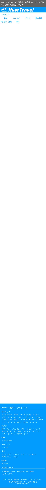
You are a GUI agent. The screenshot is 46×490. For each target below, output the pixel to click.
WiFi (18, 22)
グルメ (27, 18)
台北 (15, 431)
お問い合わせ (32, 482)
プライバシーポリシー (35, 479)
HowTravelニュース (8, 471)
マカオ (33, 431)
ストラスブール (7, 415)
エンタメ (16, 18)
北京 (28, 431)
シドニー (5, 447)
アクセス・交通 (6, 22)
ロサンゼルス (6, 457)
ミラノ (28, 417)
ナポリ (4, 417)
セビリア (31, 420)
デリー (8, 429)
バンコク (9, 431)
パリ (21, 415)
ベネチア (21, 417)
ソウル (38, 429)
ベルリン (25, 422)
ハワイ (17, 454)
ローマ (33, 417)
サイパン (11, 454)
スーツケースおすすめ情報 (25, 471)
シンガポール (30, 429)
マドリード (5, 422)
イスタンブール (7, 441)
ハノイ (4, 434)
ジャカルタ (6, 14)
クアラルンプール (22, 434)
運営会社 (16, 479)
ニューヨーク (31, 454)
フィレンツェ (12, 417)
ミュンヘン (33, 422)
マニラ (39, 431)
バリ (22, 429)
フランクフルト (16, 422)
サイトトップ (7, 479)
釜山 (3, 431)
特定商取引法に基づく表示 (18, 482)
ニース (16, 415)
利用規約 (24, 479)
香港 (19, 431)
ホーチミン (11, 434)
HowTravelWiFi (7, 474)
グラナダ (24, 420)
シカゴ (23, 454)
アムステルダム (14, 420)
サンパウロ (5, 463)
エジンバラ (27, 415)
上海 (24, 431)
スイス (39, 417)
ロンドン (36, 415)
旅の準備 (38, 18)
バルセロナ (39, 420)
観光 (5, 18)
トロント (15, 457)
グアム (4, 454)
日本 (3, 429)
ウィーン (5, 420)
